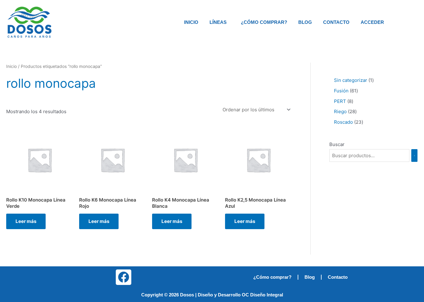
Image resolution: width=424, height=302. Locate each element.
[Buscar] (414, 155)
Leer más (26, 221)
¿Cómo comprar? (264, 22)
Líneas (218, 22)
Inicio (191, 22)
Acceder (372, 22)
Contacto (336, 22)
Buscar (337, 144)
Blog (305, 22)
